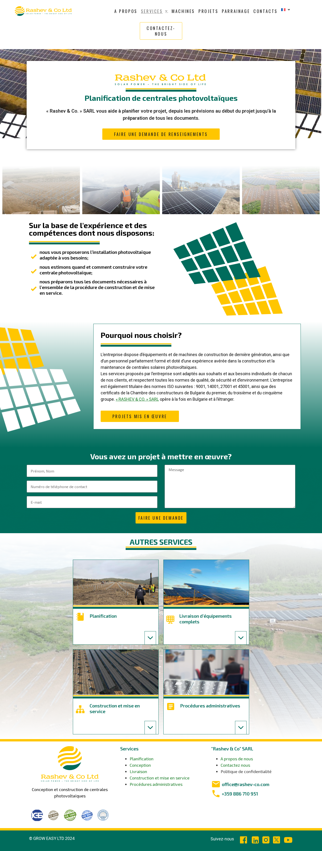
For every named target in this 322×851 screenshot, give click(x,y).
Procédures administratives (156, 784)
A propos (125, 11)
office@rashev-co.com (245, 784)
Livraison (138, 771)
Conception (140, 765)
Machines (183, 11)
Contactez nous (235, 765)
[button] (154, 11)
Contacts (265, 11)
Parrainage (236, 11)
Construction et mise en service (160, 777)
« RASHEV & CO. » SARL (137, 399)
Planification (141, 758)
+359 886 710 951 (240, 793)
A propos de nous (237, 758)
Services (152, 11)
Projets (208, 11)
